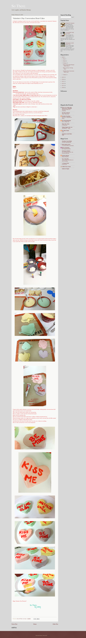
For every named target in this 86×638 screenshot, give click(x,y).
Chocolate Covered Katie (67, 141)
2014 (63, 79)
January (64, 74)
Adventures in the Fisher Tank (67, 134)
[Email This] (34, 619)
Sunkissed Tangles (65, 168)
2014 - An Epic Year (65, 121)
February (65, 63)
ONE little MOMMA (66, 151)
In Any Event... (64, 164)
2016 (63, 57)
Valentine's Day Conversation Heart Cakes (68, 71)
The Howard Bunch (66, 112)
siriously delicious (65, 155)
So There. (19, 5)
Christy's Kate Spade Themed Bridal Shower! (68, 65)
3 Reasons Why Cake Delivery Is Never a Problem (67, 160)
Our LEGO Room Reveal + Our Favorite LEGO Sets (67, 153)
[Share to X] (36, 619)
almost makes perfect (66, 144)
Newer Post (14, 624)
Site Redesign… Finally (66, 128)
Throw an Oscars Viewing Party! (68, 68)
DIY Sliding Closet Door (66, 148)
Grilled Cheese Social (66, 166)
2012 (63, 83)
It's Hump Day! (64, 125)
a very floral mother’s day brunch (68, 145)
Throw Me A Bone (65, 124)
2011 (63, 85)
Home (35, 624)
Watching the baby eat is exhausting (66, 110)
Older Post (55, 624)
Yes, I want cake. (65, 158)
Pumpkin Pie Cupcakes (70, 23)
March (64, 61)
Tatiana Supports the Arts (67, 127)
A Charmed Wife (65, 163)
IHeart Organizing (65, 147)
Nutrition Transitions (66, 116)
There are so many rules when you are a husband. (67, 108)
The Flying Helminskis (66, 120)
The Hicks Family (65, 130)
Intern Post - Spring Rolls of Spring (67, 118)
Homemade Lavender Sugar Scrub (70, 43)
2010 (63, 87)
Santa (63, 131)
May (64, 58)
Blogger (48, 635)
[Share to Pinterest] (38, 619)
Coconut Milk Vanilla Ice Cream (70, 33)
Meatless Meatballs (65, 156)
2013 (63, 81)
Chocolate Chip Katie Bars (66, 142)
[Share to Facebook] (37, 619)
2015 (63, 77)
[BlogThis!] (35, 619)
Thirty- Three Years (65, 114)
